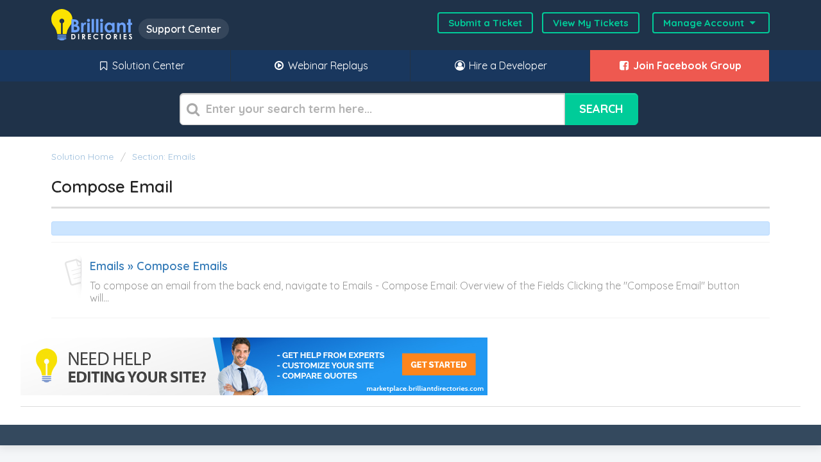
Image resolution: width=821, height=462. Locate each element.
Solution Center (147, 65)
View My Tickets (591, 23)
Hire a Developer (506, 65)
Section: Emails (164, 156)
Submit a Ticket (485, 23)
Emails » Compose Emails (159, 266)
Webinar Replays (326, 65)
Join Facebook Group (686, 65)
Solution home (83, 156)
